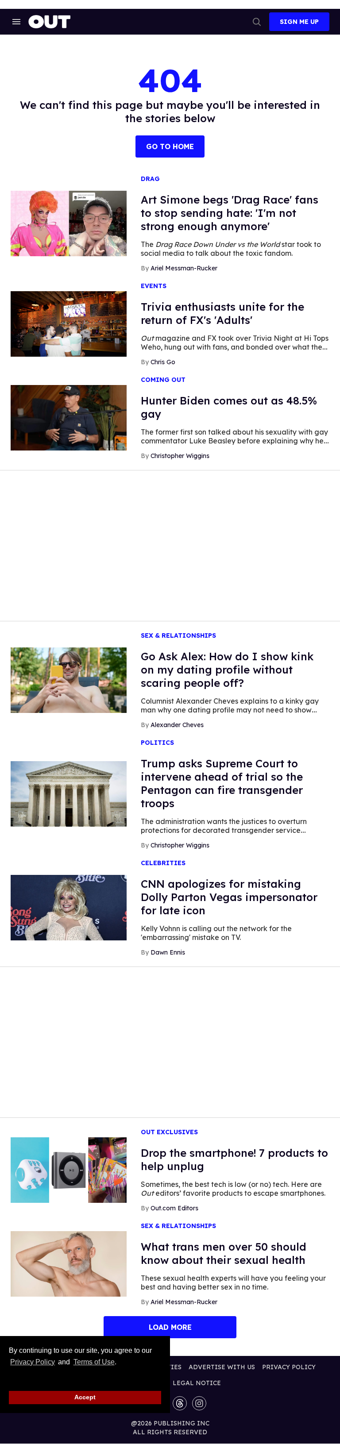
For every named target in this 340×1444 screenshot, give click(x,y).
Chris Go (163, 362)
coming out (163, 380)
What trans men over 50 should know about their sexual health (223, 1253)
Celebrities (163, 863)
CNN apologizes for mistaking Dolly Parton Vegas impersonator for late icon (229, 897)
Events (153, 286)
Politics (157, 743)
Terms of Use (93, 1362)
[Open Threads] (180, 1403)
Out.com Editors (174, 1208)
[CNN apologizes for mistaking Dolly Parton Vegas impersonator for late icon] (69, 907)
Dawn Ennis (168, 952)
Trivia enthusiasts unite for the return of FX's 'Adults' (222, 313)
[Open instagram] (199, 1403)
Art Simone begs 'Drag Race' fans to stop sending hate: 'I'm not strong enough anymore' (229, 213)
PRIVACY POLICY (289, 1367)
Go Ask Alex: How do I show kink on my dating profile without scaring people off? (227, 669)
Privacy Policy (32, 1362)
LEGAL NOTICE (197, 1383)
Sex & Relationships (178, 635)
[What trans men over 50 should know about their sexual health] (69, 1263)
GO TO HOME (170, 146)
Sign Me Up (299, 22)
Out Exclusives (169, 1132)
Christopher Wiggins (180, 455)
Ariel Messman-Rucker (184, 268)
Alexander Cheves (177, 724)
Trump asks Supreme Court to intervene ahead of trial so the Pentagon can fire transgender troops (222, 783)
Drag (150, 179)
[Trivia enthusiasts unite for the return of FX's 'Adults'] (69, 323)
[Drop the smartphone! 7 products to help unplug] (69, 1169)
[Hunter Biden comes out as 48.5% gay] (69, 417)
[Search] (256, 21)
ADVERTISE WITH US (222, 1367)
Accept (85, 1397)
